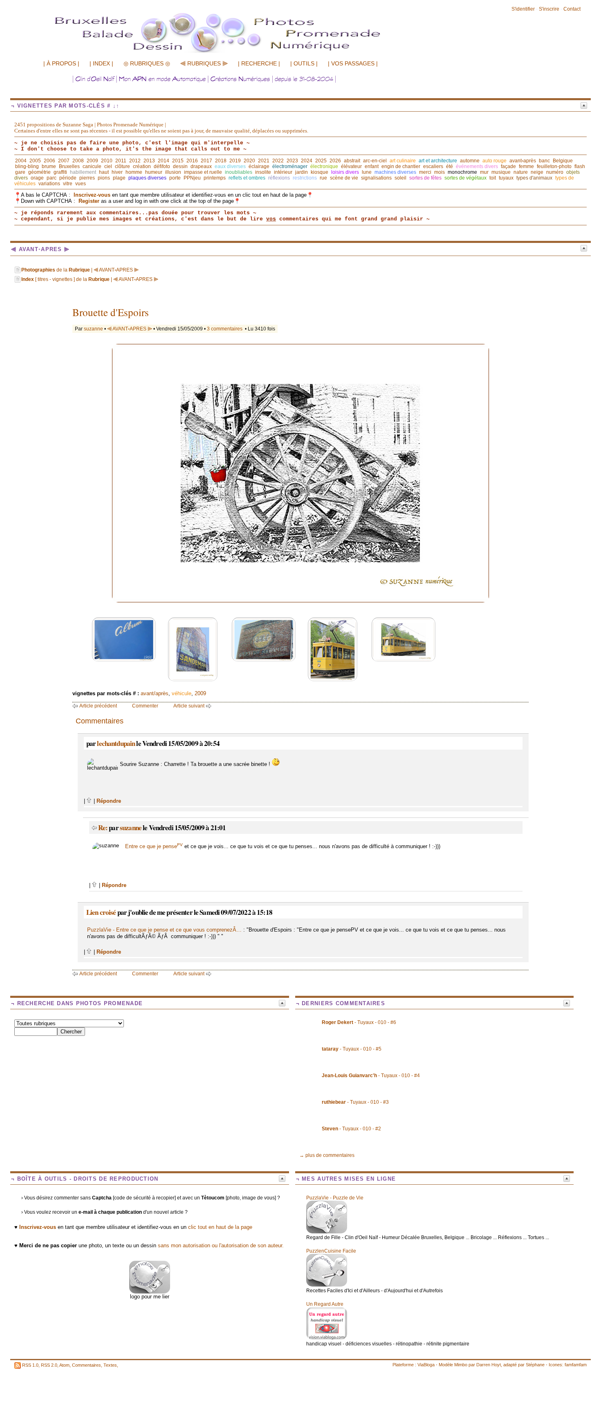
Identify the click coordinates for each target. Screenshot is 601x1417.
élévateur (351, 166)
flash (579, 166)
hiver (117, 172)
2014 (163, 161)
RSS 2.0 (49, 1365)
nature (521, 172)
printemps (215, 178)
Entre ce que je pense (154, 846)
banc (544, 161)
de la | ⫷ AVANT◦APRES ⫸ (80, 270)
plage (119, 178)
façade (508, 166)
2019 (235, 161)
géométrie (39, 172)
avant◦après (522, 161)
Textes (110, 1365)
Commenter (145, 706)
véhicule (181, 693)
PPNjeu (192, 178)
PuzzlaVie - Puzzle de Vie (334, 1198)
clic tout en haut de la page (220, 1227)
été (449, 166)
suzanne (93, 329)
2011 (120, 161)
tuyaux (506, 178)
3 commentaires (224, 329)
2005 (35, 161)
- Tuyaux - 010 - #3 (355, 1102)
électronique (324, 166)
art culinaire (403, 161)
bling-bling (27, 166)
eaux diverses (230, 166)
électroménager (289, 166)
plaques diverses (147, 178)
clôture (122, 166)
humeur (153, 172)
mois (439, 172)
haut (104, 172)
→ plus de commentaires (326, 1155)
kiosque (319, 172)
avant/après (154, 693)
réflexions (279, 178)
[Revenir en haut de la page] (89, 801)
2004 (21, 161)
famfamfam (576, 1364)
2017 (206, 161)
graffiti (60, 172)
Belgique (563, 161)
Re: (103, 827)
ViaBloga (426, 1364)
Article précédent (98, 706)
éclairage (259, 166)
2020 (249, 161)
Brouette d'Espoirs (110, 312)
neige (537, 172)
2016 (192, 161)
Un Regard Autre (324, 1304)
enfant (372, 166)
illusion (173, 172)
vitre (67, 183)
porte (175, 178)
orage (37, 178)
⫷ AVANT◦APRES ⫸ (129, 329)
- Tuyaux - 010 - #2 (351, 1129)
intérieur (283, 172)
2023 (292, 161)
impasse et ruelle (203, 172)
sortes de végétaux (465, 178)
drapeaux (201, 166)
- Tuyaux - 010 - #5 (351, 1049)
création (142, 166)
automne (470, 161)
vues (80, 183)
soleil (400, 178)
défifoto (162, 166)
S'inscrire (549, 9)
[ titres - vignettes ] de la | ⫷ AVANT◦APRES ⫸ (89, 279)
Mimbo (460, 1364)
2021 (263, 161)
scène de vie (344, 178)
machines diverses (395, 172)
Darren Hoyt (488, 1364)
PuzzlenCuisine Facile (331, 1251)
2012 (135, 161)
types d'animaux (534, 178)
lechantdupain (116, 743)
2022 (278, 161)
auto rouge (494, 161)
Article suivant (188, 706)
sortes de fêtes (425, 178)
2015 (178, 161)
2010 (106, 161)
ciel (108, 166)
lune (367, 172)
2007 (64, 161)
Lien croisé (101, 912)
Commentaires (86, 1365)
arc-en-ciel (375, 161)
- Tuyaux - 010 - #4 (371, 1075)
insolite (263, 172)
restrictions (305, 178)
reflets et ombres (247, 178)
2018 (220, 161)
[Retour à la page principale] (235, 52)
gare (20, 172)
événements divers (477, 166)
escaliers (433, 166)
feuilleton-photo (554, 166)
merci (425, 172)
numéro (554, 172)
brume (49, 166)
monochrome (462, 172)
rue (323, 178)
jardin (301, 172)
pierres (87, 178)
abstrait (352, 161)
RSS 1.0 (30, 1365)
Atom (64, 1365)
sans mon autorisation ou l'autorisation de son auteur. (221, 1245)
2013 (149, 161)
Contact (572, 9)
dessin (180, 166)
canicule (92, 166)
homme (134, 172)
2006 (49, 161)
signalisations (376, 178)
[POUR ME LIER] (149, 1292)
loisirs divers (345, 172)
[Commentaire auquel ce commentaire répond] (94, 827)
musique (501, 172)
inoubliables (238, 172)
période (67, 178)
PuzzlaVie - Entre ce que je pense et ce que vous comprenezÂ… (164, 930)
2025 (321, 161)
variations (49, 183)
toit (492, 178)
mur (484, 172)
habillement (83, 172)
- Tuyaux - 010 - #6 (359, 1022)
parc (51, 178)
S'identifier (523, 9)
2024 (306, 161)
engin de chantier (400, 166)
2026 (335, 161)
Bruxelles (69, 166)
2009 (92, 161)
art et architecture (438, 161)
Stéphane (535, 1364)
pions (104, 178)
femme (526, 166)
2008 (78, 161)
